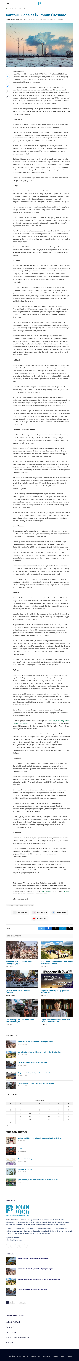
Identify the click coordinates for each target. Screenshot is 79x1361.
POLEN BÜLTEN (35, 1356)
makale (58, 90)
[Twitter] (8, 76)
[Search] (71, 3)
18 (20, 1116)
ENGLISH (69, 1356)
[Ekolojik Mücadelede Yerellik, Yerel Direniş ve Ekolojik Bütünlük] (57, 950)
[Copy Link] (8, 96)
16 (68, 1113)
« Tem (8, 1126)
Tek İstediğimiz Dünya (25, 1159)
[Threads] (8, 91)
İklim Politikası (46, 891)
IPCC (16, 905)
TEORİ (62, 1356)
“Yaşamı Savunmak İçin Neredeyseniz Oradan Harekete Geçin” (55, 1021)
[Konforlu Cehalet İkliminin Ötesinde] (39, 45)
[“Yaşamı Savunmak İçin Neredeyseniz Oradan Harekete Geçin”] (57, 1008)
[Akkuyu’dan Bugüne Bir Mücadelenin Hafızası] (11, 1261)
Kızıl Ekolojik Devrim (25, 1169)
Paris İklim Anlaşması (26, 905)
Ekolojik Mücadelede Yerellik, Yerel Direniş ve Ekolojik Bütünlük (57, 962)
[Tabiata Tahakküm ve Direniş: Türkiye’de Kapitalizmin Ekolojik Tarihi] (11, 1140)
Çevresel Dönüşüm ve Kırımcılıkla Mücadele (19, 992)
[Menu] (8, 3)
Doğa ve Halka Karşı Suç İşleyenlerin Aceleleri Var (55, 992)
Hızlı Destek (11, 1332)
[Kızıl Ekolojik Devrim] (11, 1171)
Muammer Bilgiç (45, 966)
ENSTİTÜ (25, 1356)
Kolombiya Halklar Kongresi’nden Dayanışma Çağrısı (19, 962)
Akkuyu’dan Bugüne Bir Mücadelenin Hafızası (33, 1258)
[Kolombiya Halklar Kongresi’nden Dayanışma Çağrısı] (22, 950)
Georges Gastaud (10, 995)
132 (21, 1302)
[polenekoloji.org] (39, 3)
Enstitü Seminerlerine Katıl (17, 1337)
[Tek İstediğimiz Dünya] (11, 1161)
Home (7, 9)
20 (39, 1116)
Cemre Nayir (9, 1024)
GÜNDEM (55, 1356)
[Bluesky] (8, 86)
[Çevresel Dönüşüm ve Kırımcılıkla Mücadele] (22, 979)
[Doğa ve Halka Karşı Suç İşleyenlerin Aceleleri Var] (57, 979)
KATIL (19, 1356)
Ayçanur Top (44, 1024)
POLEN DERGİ (46, 1356)
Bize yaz (9, 1342)
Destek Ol (10, 1327)
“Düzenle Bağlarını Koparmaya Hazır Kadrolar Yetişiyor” (20, 1021)
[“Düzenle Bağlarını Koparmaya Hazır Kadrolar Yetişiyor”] (22, 1008)
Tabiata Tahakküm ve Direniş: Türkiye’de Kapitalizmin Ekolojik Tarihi (40, 1138)
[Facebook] (8, 81)
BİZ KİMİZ (12, 1356)
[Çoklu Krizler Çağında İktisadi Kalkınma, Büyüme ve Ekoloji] (11, 1182)
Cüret (20, 1148)
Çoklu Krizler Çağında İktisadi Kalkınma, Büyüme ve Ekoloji (38, 1180)
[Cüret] (11, 1151)
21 (49, 1116)
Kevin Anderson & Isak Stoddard (16, 19)
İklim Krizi (10, 905)
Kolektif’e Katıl (13, 1322)
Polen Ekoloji (9, 966)
